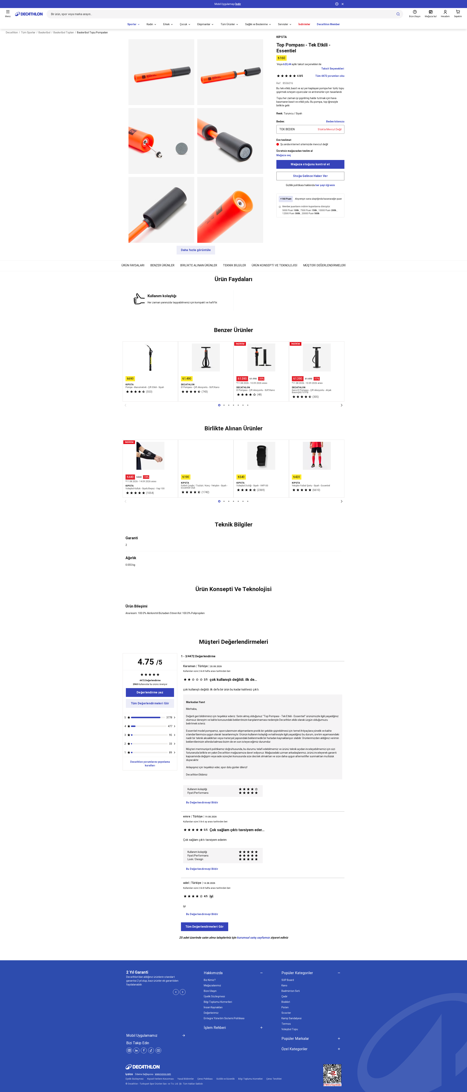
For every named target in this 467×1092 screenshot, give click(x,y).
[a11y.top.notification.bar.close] (342, 4)
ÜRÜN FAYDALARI (132, 265)
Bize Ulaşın (210, 990)
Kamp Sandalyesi (291, 1018)
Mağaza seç (283, 155)
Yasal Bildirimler (185, 1079)
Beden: (280, 121)
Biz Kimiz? (210, 980)
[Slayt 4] (238, 405)
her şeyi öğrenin (325, 185)
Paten (285, 1007)
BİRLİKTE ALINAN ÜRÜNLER (198, 265)
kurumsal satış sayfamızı (253, 937)
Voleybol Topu (289, 1029)
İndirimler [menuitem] (304, 24)
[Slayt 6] (247, 405)
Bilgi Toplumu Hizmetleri (218, 1001)
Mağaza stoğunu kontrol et (310, 164)
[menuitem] (133, 24)
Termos (286, 1023)
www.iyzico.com (163, 1074)
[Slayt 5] (243, 405)
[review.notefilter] (174, 717)
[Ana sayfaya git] (28, 14)
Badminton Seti (290, 990)
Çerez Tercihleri (274, 1079)
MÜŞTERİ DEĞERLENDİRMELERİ (324, 265)
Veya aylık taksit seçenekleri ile (299, 64)
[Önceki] (125, 405)
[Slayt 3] (233, 405)
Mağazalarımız (212, 985)
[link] (150, 692)
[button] (233, 280)
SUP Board (287, 980)
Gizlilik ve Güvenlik (225, 1079)
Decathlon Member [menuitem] (328, 24)
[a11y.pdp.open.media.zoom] (161, 72)
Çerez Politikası (205, 1079)
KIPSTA (281, 37)
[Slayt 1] (224, 405)
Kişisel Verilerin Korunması (160, 1079)
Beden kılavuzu (335, 121)
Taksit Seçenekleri (332, 68)
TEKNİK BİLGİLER (234, 265)
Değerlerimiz (211, 1012)
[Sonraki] (341, 405)
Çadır (284, 996)
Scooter (286, 1012)
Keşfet (233, 4)
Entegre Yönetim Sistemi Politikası (224, 1018)
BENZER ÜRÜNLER (162, 265)
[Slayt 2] (228, 405)
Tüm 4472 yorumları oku (320, 75)
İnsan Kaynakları (213, 1007)
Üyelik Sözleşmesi (214, 996)
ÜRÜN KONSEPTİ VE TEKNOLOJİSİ (274, 265)
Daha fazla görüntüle (196, 250)
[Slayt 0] (219, 405)
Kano (284, 985)
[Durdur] (337, 4)
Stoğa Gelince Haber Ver (310, 176)
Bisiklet (285, 1001)
